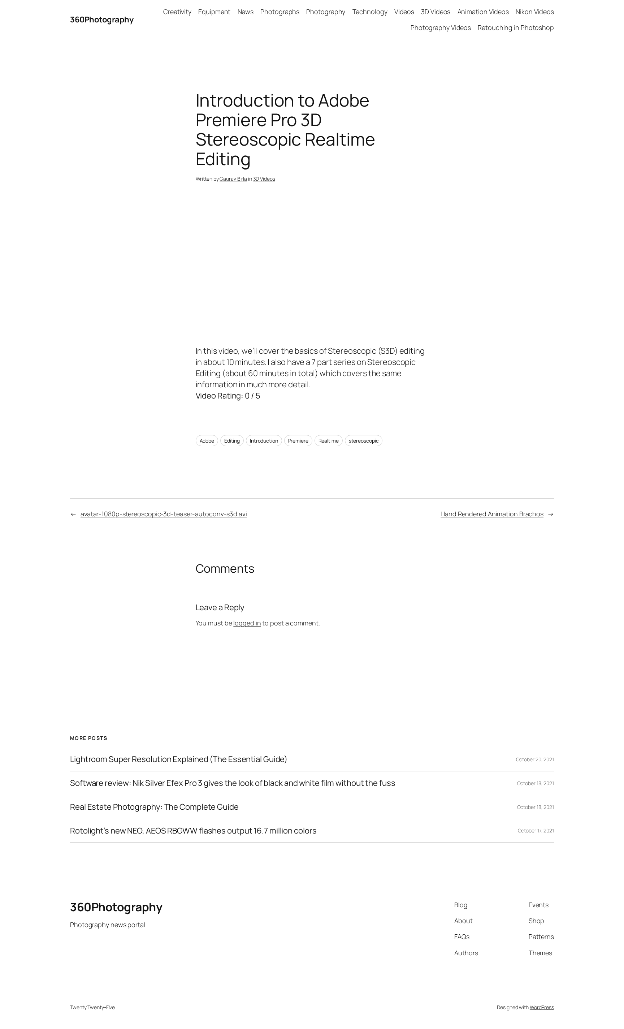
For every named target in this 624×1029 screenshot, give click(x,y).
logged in (247, 623)
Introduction (264, 440)
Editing (232, 440)
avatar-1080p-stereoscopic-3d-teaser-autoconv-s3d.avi (164, 513)
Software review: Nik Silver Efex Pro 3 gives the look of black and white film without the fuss (232, 783)
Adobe (207, 440)
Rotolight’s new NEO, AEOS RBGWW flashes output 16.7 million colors (193, 830)
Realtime (328, 440)
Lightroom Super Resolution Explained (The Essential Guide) (178, 759)
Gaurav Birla (233, 178)
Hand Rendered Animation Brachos (492, 513)
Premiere (298, 440)
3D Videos (264, 178)
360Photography (101, 19)
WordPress (542, 1007)
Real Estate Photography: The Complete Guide (154, 806)
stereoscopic (364, 440)
